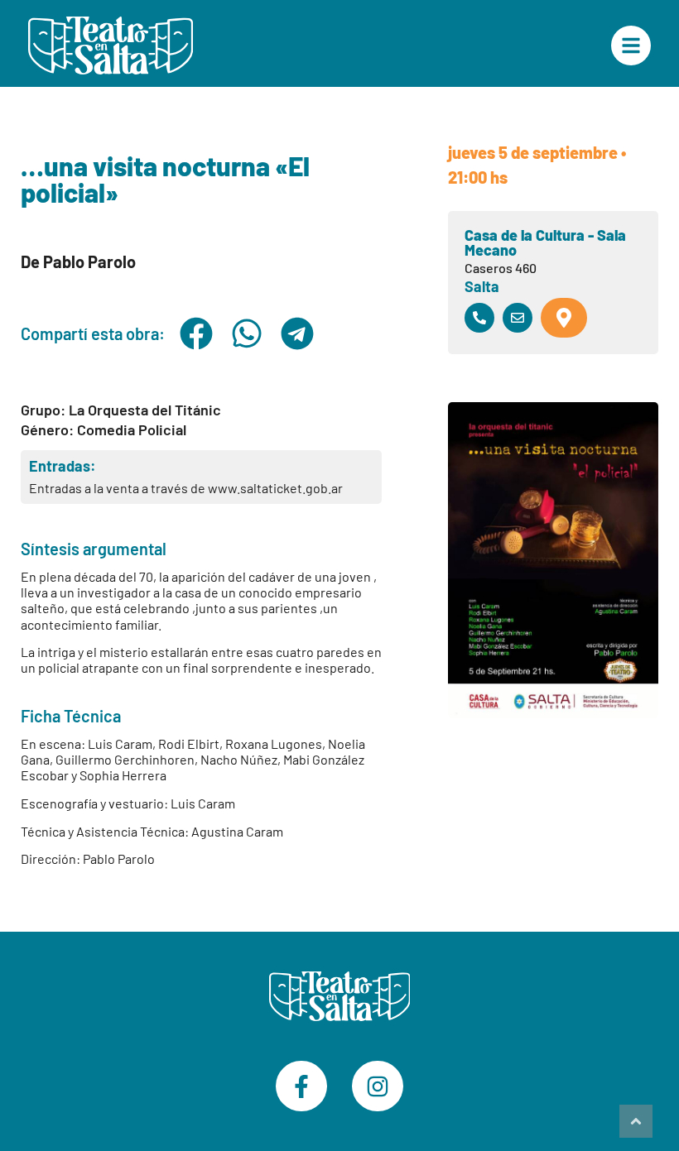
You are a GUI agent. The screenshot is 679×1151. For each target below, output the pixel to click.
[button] (196, 333)
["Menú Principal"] (631, 45)
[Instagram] (377, 1086)
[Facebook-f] (301, 1086)
